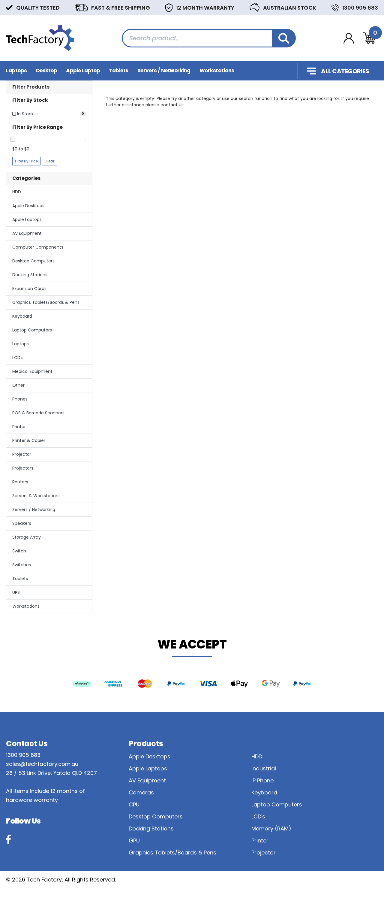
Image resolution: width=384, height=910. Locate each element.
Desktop (46, 70)
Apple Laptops (27, 219)
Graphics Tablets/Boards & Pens (46, 302)
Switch (19, 551)
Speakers (21, 523)
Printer (19, 427)
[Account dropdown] (349, 38)
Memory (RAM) (271, 828)
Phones (20, 399)
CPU (134, 804)
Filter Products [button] (31, 87)
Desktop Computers (33, 261)
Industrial (263, 768)
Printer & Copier (28, 440)
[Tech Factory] (40, 38)
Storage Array (26, 537)
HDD (16, 192)
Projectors (22, 468)
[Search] (284, 38)
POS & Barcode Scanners (38, 413)
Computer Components (37, 247)
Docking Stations (29, 275)
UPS (16, 592)
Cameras (141, 792)
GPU (134, 840)
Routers (20, 482)
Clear (49, 161)
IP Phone (262, 780)
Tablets (118, 70)
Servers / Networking (163, 70)
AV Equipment (27, 233)
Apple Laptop (83, 70)
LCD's (17, 358)
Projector (21, 454)
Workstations (217, 70)
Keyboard (22, 316)
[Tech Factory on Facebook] (8, 839)
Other (18, 385)
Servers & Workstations (36, 496)
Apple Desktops (28, 206)
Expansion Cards (29, 289)
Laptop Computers (32, 330)
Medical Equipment (32, 371)
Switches (21, 565)
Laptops (16, 70)
